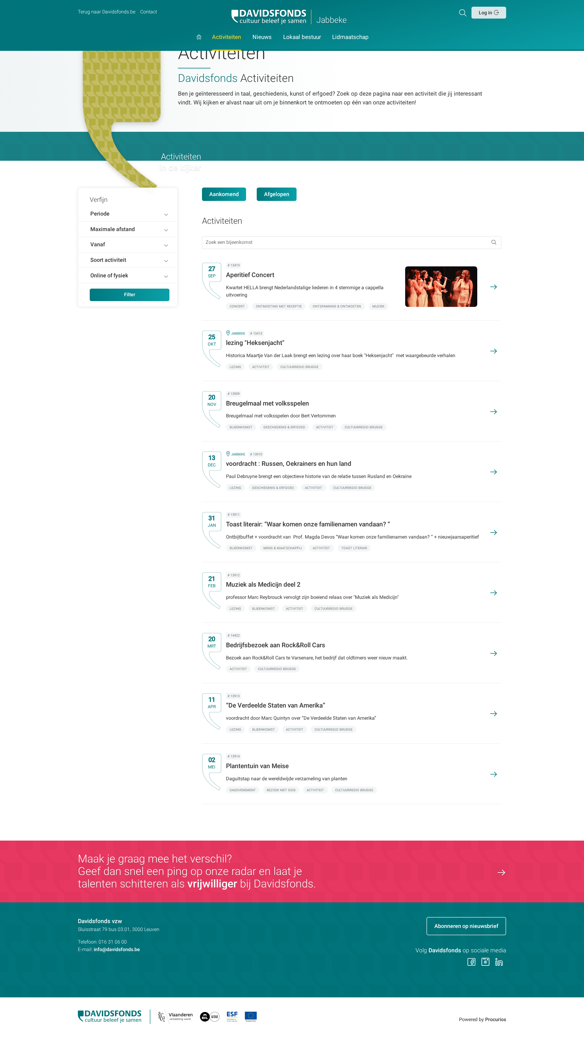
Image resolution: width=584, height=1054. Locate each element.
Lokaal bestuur (302, 37)
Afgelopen (276, 194)
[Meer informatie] (346, 287)
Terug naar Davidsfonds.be (106, 12)
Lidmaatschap (350, 37)
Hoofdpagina (198, 42)
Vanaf (97, 244)
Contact (148, 12)
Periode (99, 213)
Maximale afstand (112, 229)
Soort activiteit (108, 260)
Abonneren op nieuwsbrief (466, 926)
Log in (485, 13)
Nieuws (262, 37)
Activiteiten (226, 37)
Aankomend (224, 194)
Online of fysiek (109, 275)
